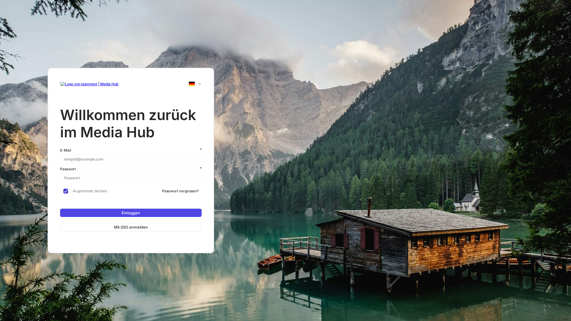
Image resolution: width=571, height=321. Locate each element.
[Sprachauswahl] (195, 83)
